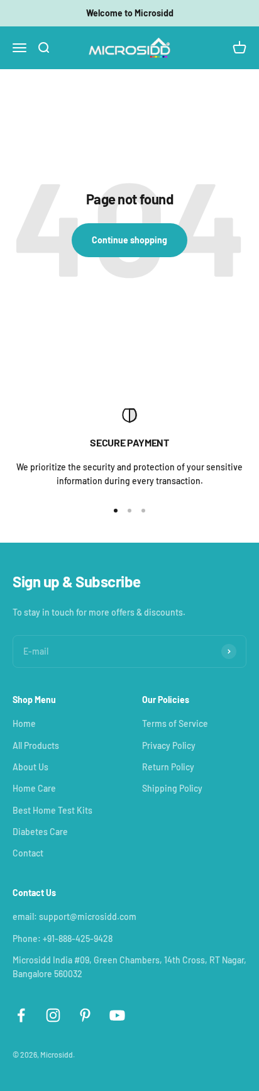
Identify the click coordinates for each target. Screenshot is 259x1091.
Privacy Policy (169, 745)
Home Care (34, 788)
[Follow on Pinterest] (85, 1015)
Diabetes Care (40, 831)
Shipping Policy (172, 788)
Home (24, 723)
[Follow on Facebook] (21, 1015)
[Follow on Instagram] (53, 1015)
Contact (28, 853)
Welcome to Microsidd (130, 13)
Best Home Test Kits (52, 810)
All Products (36, 745)
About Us (30, 766)
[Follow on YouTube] (117, 1015)
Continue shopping (129, 240)
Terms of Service (175, 723)
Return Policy (168, 766)
